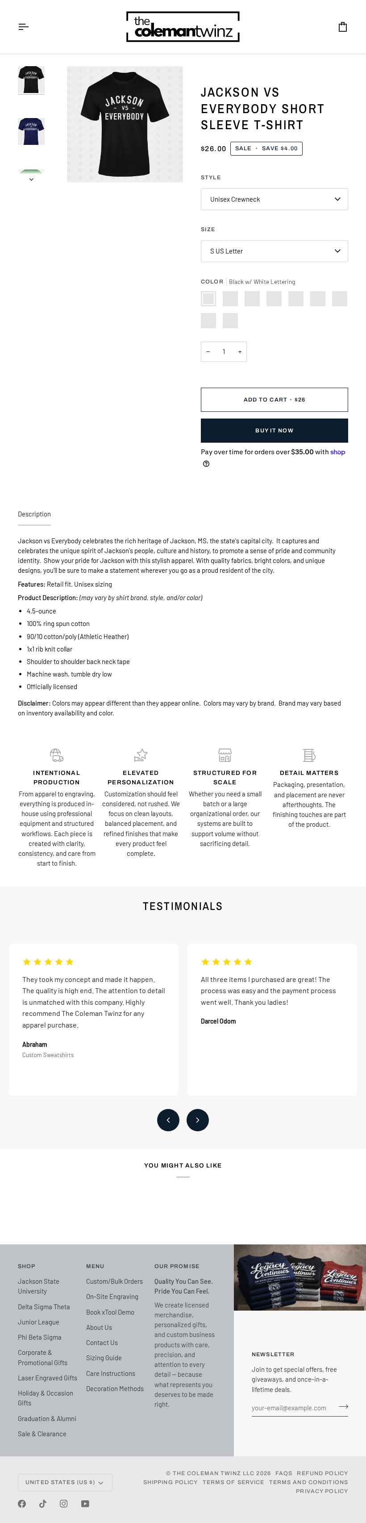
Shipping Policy (170, 1482)
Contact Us (102, 1342)
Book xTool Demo (110, 1312)
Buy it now (274, 430)
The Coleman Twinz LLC (214, 1473)
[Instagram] (64, 1504)
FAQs (284, 1473)
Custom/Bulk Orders (114, 1281)
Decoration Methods (115, 1388)
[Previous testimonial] (168, 1120)
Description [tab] (34, 514)
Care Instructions (110, 1373)
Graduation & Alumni (47, 1418)
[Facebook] (22, 1504)
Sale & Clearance (42, 1434)
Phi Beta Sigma (40, 1337)
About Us (99, 1327)
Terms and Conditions (309, 1482)
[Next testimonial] (198, 1120)
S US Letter (226, 251)
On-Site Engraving (112, 1296)
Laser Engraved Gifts (47, 1378)
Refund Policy (322, 1473)
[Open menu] (31, 27)
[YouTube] (85, 1504)
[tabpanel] (183, 627)
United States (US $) (60, 1482)
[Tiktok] (42, 1504)
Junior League (38, 1322)
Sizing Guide (104, 1358)
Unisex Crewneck (235, 199)
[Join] (340, 1407)
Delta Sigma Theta (44, 1307)
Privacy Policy (322, 1491)
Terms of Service (234, 1482)
